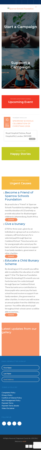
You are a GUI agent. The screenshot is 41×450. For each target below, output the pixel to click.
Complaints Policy (8, 392)
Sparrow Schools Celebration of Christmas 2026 (23, 123)
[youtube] (19, 423)
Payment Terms (7, 403)
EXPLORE (5, 72)
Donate (11, 219)
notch (24, 441)
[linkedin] (14, 423)
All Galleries (6, 337)
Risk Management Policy (11, 400)
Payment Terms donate (10, 406)
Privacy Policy (7, 395)
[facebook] (4, 423)
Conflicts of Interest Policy (12, 398)
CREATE (5, 32)
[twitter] (9, 423)
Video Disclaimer (8, 408)
